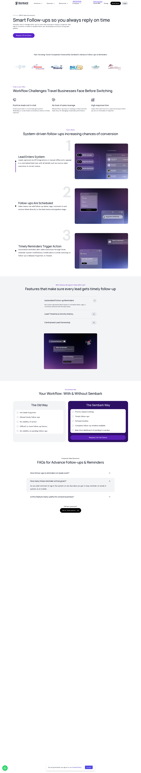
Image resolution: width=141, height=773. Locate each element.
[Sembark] (22, 3)
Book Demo (115, 3)
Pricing (106, 3)
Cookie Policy (76, 767)
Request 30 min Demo (23, 35)
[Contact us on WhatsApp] (5, 768)
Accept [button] (89, 767)
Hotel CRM (96, 3)
